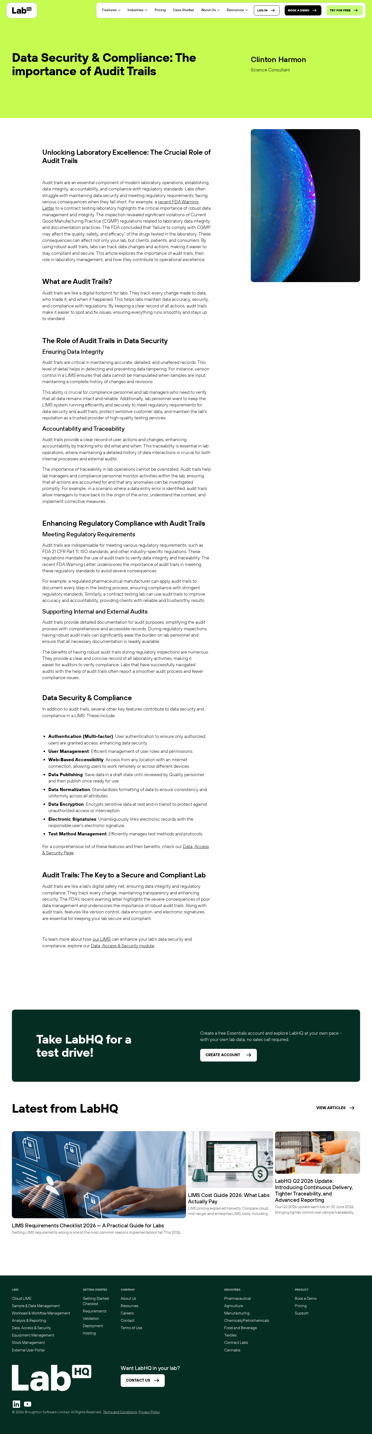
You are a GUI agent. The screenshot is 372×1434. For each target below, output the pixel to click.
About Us (128, 1298)
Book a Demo (306, 1298)
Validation (91, 1318)
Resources (129, 1305)
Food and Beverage (240, 1327)
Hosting (89, 1333)
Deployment (93, 1325)
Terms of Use (131, 1327)
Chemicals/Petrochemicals (246, 1320)
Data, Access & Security (31, 1327)
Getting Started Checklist (96, 1301)
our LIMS (102, 939)
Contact (127, 1320)
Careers (127, 1313)
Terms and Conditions (120, 1412)
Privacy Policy (149, 1412)
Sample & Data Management (36, 1305)
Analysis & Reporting (29, 1320)
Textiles (230, 1335)
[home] (21, 10)
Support (301, 1313)
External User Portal (28, 1350)
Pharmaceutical (237, 1298)
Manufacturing (237, 1313)
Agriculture (233, 1305)
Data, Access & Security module (122, 946)
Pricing (301, 1305)
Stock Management (28, 1342)
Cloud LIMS (21, 1298)
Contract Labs (236, 1342)
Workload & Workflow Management (41, 1313)
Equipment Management (33, 1335)
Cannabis (232, 1350)
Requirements (95, 1311)
